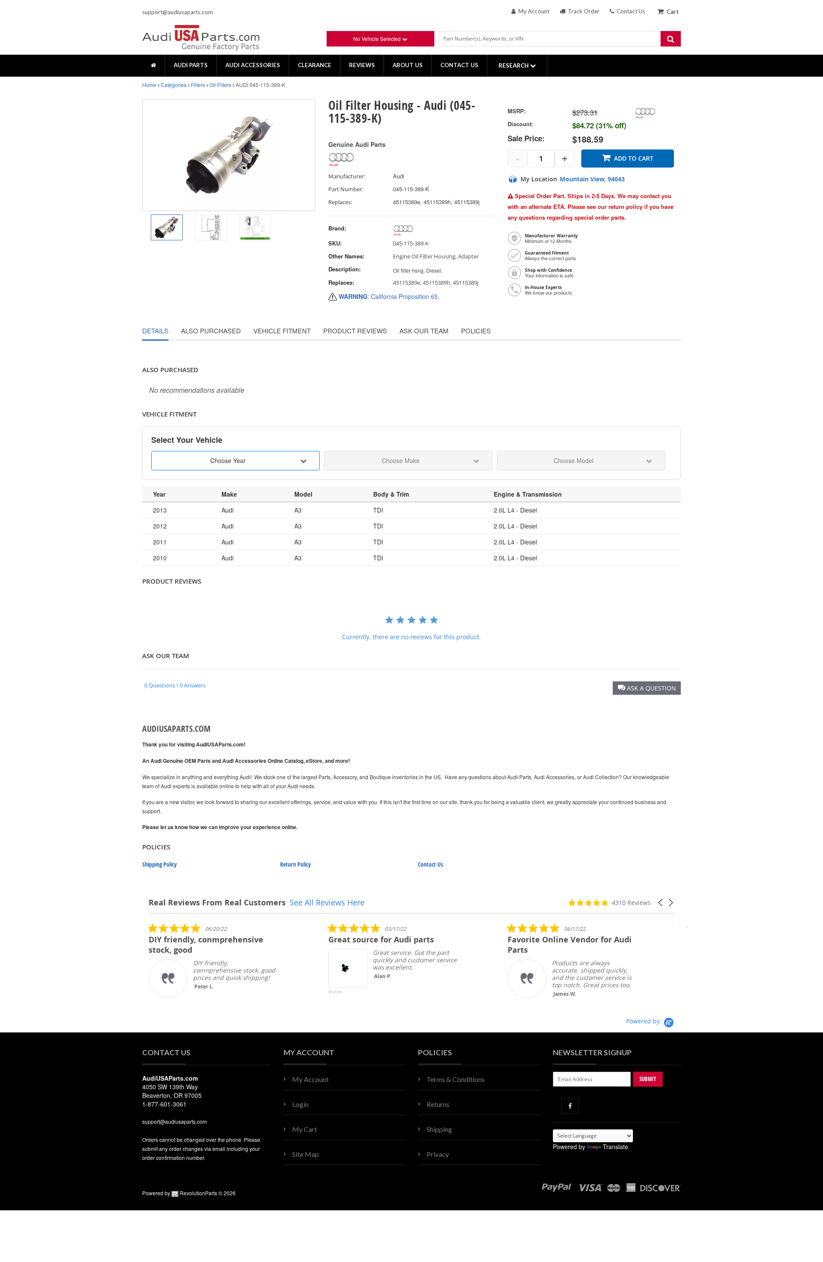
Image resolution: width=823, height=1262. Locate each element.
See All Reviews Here (327, 902)
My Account (532, 11)
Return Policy (295, 864)
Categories (174, 84)
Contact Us (629, 11)
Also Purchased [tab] (211, 330)
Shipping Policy (159, 864)
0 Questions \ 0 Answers (175, 685)
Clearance (314, 65)
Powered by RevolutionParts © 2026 (189, 1193)
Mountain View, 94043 (592, 179)
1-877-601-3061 (164, 1104)
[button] (647, 688)
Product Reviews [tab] (355, 330)
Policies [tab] (476, 330)
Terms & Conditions (456, 1079)
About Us (408, 65)
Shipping (439, 1129)
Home (149, 84)
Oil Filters (220, 84)
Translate (615, 1146)
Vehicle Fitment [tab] (282, 330)
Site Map (305, 1154)
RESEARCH (514, 65)
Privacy (438, 1154)
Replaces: (340, 202)
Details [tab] (155, 330)
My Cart (304, 1129)
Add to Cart (633, 158)
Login (300, 1104)
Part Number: (345, 189)
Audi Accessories (252, 65)
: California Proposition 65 (388, 296)
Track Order (582, 11)
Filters (198, 84)
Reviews (362, 65)
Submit (647, 1079)
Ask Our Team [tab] (424, 330)
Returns (438, 1104)
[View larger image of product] (167, 227)
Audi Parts (191, 65)
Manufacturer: (346, 176)
